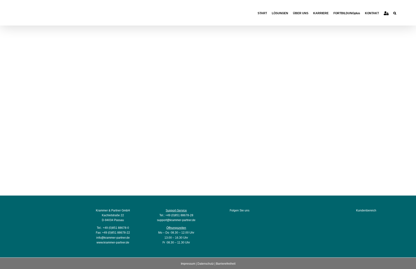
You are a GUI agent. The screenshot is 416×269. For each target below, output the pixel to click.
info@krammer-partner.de (113, 237)
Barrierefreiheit (225, 263)
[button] (394, 12)
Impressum (188, 263)
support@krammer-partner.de (176, 220)
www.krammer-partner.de (113, 242)
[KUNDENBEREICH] (386, 12)
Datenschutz (205, 263)
